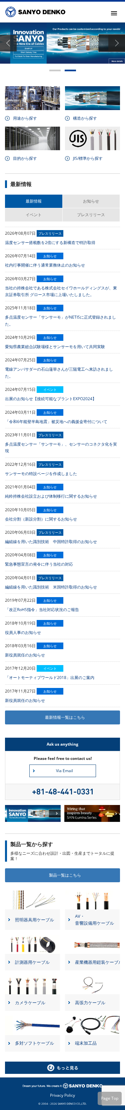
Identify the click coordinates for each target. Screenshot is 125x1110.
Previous (8, 43)
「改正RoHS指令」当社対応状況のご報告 (42, 609)
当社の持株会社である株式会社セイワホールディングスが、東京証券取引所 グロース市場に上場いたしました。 (61, 291)
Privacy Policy (62, 1095)
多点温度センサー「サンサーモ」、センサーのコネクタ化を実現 (61, 447)
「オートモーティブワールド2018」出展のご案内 (49, 677)
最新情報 (34, 201)
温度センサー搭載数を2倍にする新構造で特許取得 (50, 242)
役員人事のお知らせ (23, 632)
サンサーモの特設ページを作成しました (41, 473)
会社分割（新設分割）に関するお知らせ (41, 519)
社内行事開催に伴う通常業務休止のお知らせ (45, 265)
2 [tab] (70, 70)
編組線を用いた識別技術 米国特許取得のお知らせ (51, 587)
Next (116, 43)
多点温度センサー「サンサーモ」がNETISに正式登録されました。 (60, 320)
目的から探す (25, 158)
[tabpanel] (62, 43)
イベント (34, 214)
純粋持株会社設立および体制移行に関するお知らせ (51, 496)
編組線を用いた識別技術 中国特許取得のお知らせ (51, 541)
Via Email (64, 770)
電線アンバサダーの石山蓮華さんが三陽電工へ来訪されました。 (59, 372)
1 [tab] (55, 70)
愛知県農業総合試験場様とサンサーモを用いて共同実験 (55, 346)
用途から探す (25, 118)
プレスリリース (91, 214)
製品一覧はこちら (65, 875)
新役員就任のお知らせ (25, 655)
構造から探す (85, 118)
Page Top (109, 1098)
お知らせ (91, 201)
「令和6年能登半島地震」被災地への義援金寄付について (56, 421)
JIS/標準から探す (88, 158)
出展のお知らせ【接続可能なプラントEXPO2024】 (50, 398)
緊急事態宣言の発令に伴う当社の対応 (39, 564)
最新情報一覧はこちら (65, 717)
